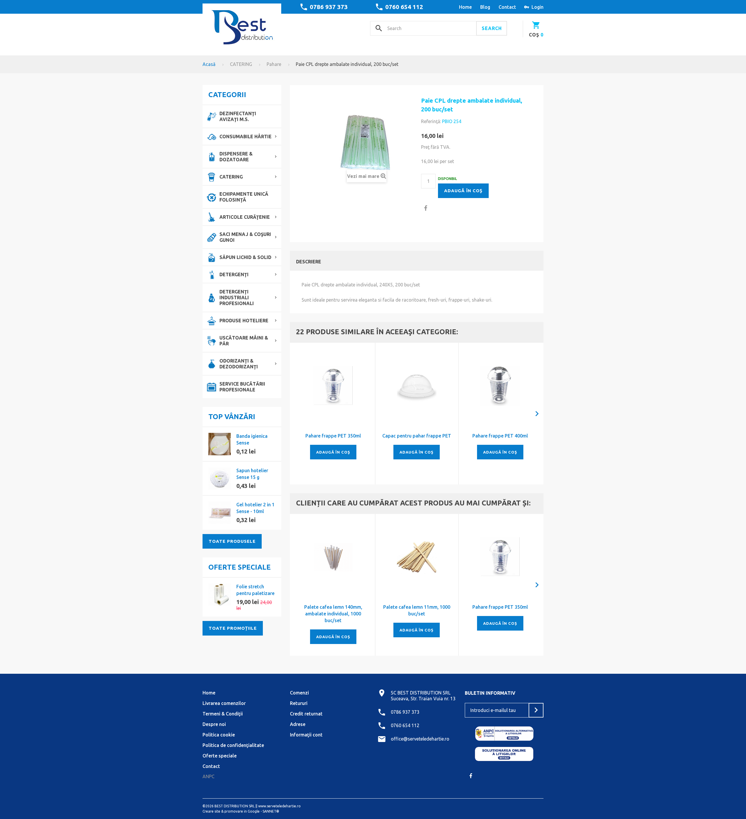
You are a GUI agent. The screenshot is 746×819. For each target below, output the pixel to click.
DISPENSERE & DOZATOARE (236, 156)
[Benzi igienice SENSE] (219, 444)
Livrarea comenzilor (224, 703)
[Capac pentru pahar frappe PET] (416, 386)
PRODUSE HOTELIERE (243, 320)
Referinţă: (431, 121)
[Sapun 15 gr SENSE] (219, 478)
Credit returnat (306, 713)
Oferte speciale (239, 567)
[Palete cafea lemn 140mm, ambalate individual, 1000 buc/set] (333, 557)
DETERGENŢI (234, 274)
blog (485, 7)
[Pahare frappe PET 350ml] (333, 386)
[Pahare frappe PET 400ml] (500, 386)
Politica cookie (219, 734)
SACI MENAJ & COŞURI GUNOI (245, 237)
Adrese (297, 724)
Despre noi (214, 724)
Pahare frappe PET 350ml (333, 435)
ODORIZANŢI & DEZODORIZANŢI (238, 363)
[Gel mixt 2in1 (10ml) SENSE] (219, 512)
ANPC (208, 776)
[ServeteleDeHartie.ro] (242, 25)
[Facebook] (470, 776)
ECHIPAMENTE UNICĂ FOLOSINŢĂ (243, 196)
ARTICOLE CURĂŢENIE (244, 217)
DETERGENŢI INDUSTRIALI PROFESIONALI (236, 297)
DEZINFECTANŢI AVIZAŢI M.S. (237, 116)
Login (537, 7)
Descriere (308, 261)
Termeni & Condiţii (223, 713)
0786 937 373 (329, 6)
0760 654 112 (404, 6)
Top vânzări (231, 417)
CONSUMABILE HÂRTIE (245, 136)
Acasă (209, 64)
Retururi (298, 703)
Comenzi (299, 692)
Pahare (274, 64)
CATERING (241, 64)
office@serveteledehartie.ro (420, 738)
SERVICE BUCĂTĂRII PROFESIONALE (242, 386)
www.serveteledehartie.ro (279, 806)
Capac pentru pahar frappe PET (416, 435)
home (465, 7)
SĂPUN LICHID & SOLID (245, 257)
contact (507, 7)
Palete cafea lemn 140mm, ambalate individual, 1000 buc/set (333, 613)
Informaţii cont (306, 734)
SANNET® (271, 811)
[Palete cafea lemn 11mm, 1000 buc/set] (416, 557)
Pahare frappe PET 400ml (500, 435)
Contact (211, 766)
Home (209, 692)
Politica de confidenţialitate (233, 745)
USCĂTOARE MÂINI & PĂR (243, 340)
